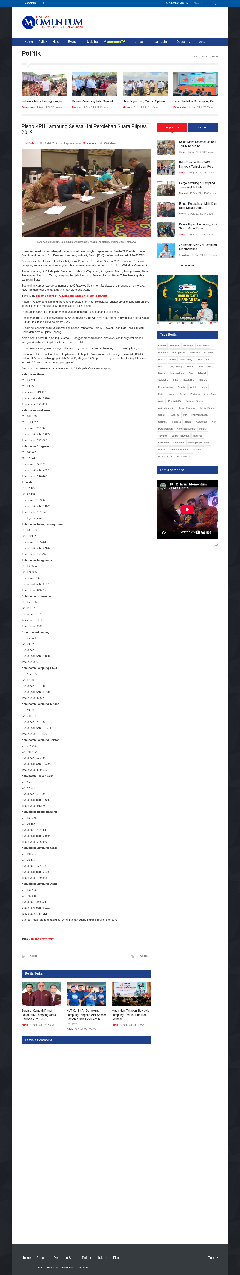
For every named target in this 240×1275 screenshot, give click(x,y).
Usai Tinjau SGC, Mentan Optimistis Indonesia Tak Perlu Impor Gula (166, 101)
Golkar (161, 415)
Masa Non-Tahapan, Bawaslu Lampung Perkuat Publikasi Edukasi (130, 1015)
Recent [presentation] (203, 127)
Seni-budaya (187, 359)
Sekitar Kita (204, 359)
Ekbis (161, 394)
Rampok (176, 422)
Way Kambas (165, 456)
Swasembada (184, 456)
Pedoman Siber (65, 1258)
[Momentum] (52, 25)
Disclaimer (67, 1267)
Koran (172, 394)
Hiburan (174, 345)
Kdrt (214, 422)
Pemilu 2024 (174, 401)
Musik (210, 366)
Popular (182, 387)
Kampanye (201, 422)
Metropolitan (178, 352)
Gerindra (163, 422)
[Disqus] (86, 1091)
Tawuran (162, 435)
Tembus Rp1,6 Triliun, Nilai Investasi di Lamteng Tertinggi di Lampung (100, 2)
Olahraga (188, 345)
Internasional (177, 373)
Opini (193, 387)
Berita (205, 56)
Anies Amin (210, 394)
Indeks (200, 41)
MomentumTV (114, 41)
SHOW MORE (187, 265)
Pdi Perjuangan (199, 415)
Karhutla (198, 449)
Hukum (57, 41)
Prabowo (195, 394)
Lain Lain (161, 41)
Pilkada (203, 380)
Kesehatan (203, 345)
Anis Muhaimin (166, 408)
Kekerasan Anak (186, 429)
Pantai (161, 359)
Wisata (162, 366)
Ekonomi (74, 41)
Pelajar (203, 429)
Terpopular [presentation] (172, 127)
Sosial (182, 394)
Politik (42, 41)
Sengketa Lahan (180, 435)
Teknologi (195, 352)
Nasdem (174, 415)
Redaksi (42, 1258)
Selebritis (163, 380)
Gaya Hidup (176, 366)
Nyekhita (92, 41)
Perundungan (165, 429)
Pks (185, 415)
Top (211, 1258)
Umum (203, 387)
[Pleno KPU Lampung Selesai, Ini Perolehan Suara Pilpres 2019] (86, 193)
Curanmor (163, 442)
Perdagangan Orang (198, 442)
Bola (191, 373)
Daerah (182, 41)
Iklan (40, 1267)
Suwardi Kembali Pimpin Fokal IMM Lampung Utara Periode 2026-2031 (39, 1015)
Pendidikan (184, 255)
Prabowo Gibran (194, 401)
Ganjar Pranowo (186, 408)
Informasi (138, 41)
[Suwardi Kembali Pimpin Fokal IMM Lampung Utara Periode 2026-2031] (41, 994)
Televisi (202, 373)
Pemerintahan (28, 107)
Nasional (163, 352)
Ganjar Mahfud (207, 408)
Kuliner (162, 345)
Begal (188, 422)
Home (28, 41)
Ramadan (178, 442)
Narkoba (197, 435)
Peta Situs (52, 1267)
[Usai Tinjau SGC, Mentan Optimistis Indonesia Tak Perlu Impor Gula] (145, 84)
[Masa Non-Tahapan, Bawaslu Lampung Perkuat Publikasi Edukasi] (131, 994)
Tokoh (176, 380)
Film (201, 366)
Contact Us (83, 1267)
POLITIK (34, 956)
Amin (161, 401)
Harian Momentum (85, 143)
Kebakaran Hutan (179, 449)
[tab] (172, 128)
